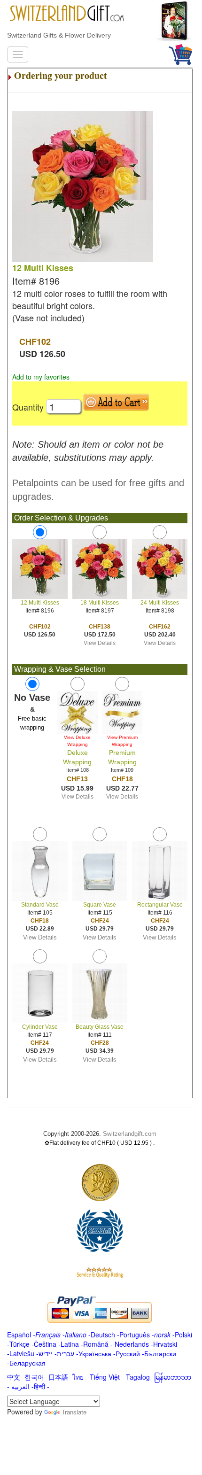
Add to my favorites (41, 376)
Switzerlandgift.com (129, 1133)
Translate (74, 1411)
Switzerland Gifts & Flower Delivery (59, 35)
